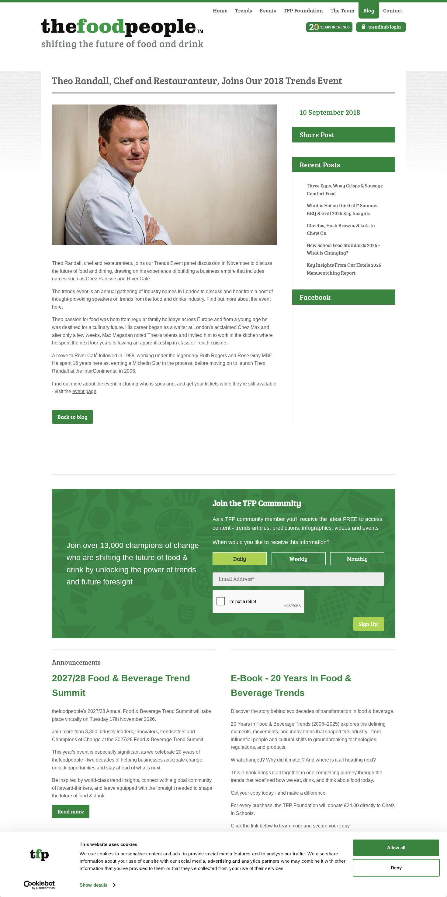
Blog (368, 10)
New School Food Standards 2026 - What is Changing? (343, 249)
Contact (392, 10)
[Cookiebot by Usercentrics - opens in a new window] (39, 885)
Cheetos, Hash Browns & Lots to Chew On (341, 229)
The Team (343, 10)
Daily (239, 558)
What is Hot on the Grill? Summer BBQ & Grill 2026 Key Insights (342, 209)
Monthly (357, 558)
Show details (93, 885)
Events (268, 10)
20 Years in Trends (329, 27)
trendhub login (384, 26)
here (57, 307)
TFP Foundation (303, 10)
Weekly (298, 558)
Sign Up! (369, 624)
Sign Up (261, 439)
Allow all (396, 847)
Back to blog (72, 416)
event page (84, 391)
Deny (396, 867)
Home (220, 10)
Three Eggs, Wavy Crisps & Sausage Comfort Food (345, 189)
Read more (70, 811)
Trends (243, 10)
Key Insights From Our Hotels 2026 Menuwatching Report (344, 269)
